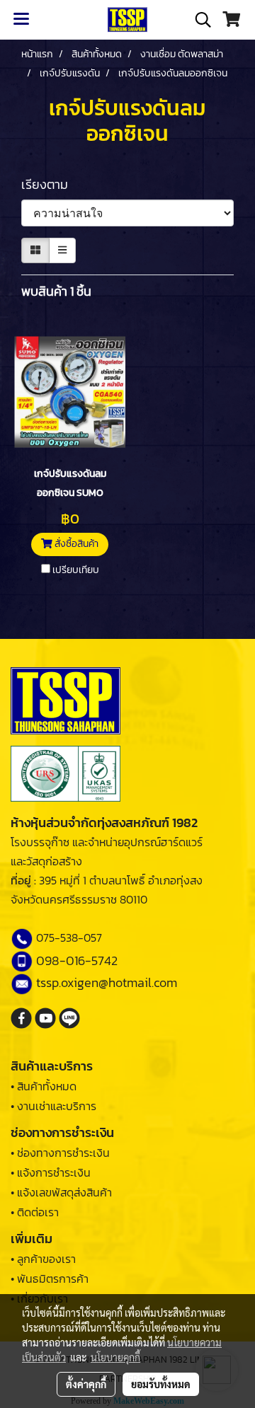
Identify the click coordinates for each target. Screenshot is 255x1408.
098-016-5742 (77, 960)
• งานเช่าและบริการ (53, 1105)
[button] (198, 20)
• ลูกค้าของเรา (43, 1258)
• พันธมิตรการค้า (50, 1278)
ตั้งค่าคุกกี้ (86, 1384)
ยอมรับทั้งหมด (161, 1384)
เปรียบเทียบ (75, 570)
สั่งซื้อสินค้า (75, 543)
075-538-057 (69, 937)
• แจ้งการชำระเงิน (51, 1172)
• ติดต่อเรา (35, 1212)
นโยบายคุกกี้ (115, 1357)
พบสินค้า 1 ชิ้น (56, 291)
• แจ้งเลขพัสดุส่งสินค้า (61, 1192)
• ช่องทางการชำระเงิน (60, 1152)
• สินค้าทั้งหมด (43, 1086)
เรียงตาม (48, 184)
